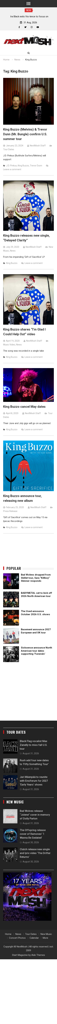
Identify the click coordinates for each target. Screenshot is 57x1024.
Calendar (34, 938)
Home (8, 934)
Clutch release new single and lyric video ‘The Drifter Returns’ (35, 853)
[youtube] (38, 27)
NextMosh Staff (38, 145)
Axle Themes (38, 955)
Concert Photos (17, 938)
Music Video (9, 344)
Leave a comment (12, 169)
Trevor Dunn (36, 165)
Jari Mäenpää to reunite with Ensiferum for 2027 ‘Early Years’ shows (34, 780)
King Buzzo (23, 165)
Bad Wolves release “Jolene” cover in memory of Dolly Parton (35, 814)
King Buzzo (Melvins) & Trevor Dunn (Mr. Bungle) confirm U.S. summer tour (25, 134)
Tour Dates (8, 149)
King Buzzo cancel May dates (24, 407)
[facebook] (19, 27)
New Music (46, 934)
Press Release (10, 511)
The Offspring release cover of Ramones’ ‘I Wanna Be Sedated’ (33, 834)
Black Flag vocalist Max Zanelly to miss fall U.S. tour (33, 745)
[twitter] (25, 27)
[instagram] (31, 27)
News (13, 250)
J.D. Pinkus (11, 165)
